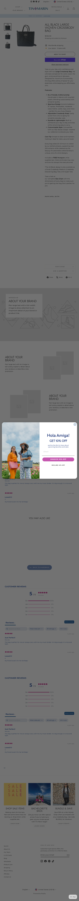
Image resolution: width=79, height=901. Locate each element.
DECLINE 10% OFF (58, 465)
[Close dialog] (75, 424)
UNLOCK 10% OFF (58, 459)
